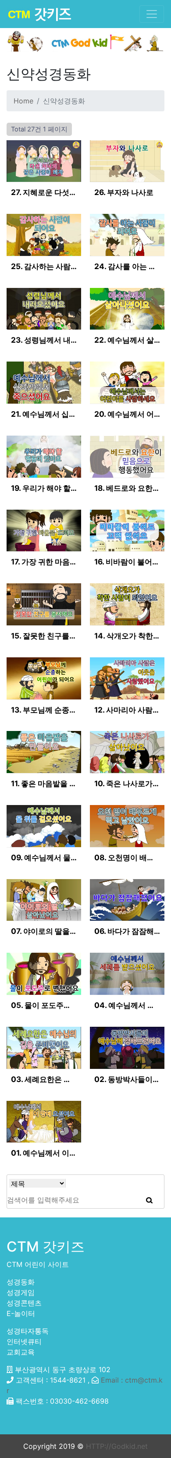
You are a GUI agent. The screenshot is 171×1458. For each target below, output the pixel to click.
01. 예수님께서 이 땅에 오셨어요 (44, 1152)
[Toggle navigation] (151, 14)
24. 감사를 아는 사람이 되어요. (127, 266)
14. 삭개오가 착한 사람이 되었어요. (127, 635)
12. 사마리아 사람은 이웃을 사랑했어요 (127, 709)
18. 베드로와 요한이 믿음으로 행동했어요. (127, 488)
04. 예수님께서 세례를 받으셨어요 (127, 1005)
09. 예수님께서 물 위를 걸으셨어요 (44, 857)
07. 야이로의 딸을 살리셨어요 (44, 931)
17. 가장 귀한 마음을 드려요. (44, 561)
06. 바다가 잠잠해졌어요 (127, 931)
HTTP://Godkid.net (117, 1446)
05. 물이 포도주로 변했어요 (44, 1005)
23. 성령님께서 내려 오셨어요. (44, 339)
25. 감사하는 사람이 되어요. (44, 266)
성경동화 (21, 1281)
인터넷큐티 (24, 1341)
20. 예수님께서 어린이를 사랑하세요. (127, 414)
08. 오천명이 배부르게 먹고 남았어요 (127, 857)
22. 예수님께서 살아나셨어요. (127, 339)
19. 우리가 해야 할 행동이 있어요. (44, 488)
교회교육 (21, 1352)
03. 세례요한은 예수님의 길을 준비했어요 (44, 1079)
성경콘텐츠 (24, 1302)
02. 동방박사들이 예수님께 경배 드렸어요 (127, 1079)
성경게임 (21, 1292)
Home (23, 100)
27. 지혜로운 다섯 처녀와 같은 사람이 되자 (44, 192)
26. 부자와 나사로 (123, 192)
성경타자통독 (28, 1331)
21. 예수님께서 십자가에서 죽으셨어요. (44, 414)
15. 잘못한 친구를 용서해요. (44, 635)
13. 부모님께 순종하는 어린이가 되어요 (44, 709)
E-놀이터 (21, 1313)
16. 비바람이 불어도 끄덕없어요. (127, 561)
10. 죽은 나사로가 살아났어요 (127, 783)
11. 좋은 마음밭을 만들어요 (44, 783)
